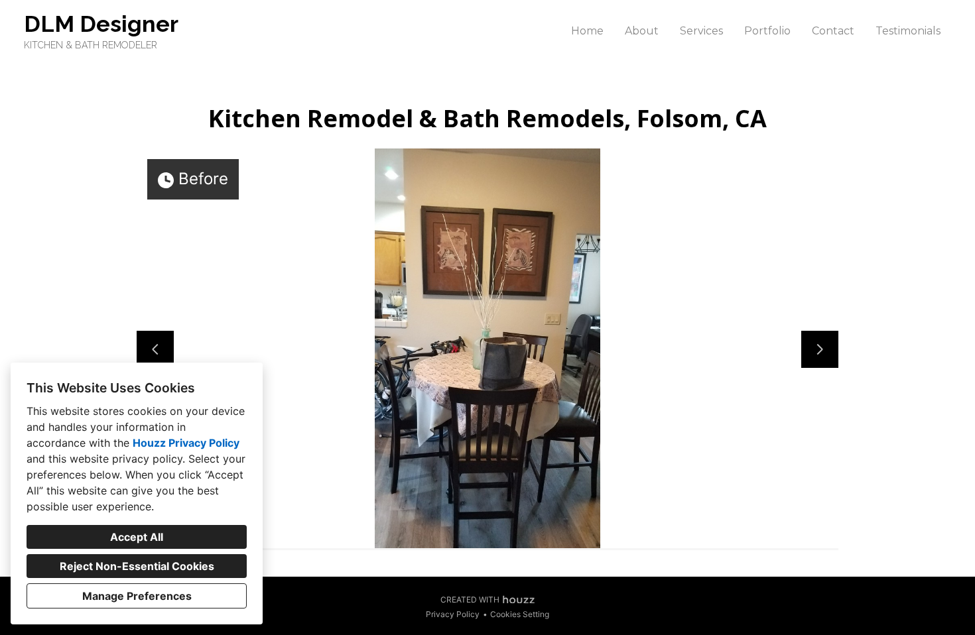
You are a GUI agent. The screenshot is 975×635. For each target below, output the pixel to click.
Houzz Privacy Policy (186, 442)
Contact (833, 31)
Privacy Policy (453, 614)
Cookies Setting (519, 614)
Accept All (136, 537)
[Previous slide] (155, 349)
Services (701, 31)
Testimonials (908, 31)
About (642, 31)
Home (587, 31)
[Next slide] (819, 349)
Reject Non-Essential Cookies (137, 566)
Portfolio (767, 31)
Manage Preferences (137, 596)
